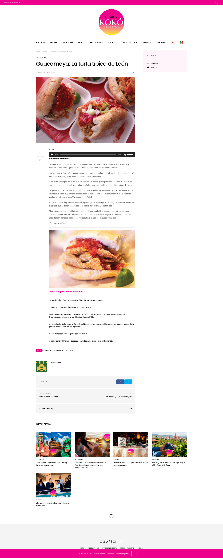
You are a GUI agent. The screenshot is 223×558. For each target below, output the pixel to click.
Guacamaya (69, 350)
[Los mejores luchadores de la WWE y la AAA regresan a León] (53, 444)
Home (82, 548)
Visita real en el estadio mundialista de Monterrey (52, 504)
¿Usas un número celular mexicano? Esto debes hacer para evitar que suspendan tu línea (90, 465)
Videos (81, 42)
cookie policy (124, 554)
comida (48, 350)
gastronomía (58, 350)
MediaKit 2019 (93, 548)
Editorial (40, 42)
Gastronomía (96, 42)
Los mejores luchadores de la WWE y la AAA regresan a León (52, 463)
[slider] (130, 154)
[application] (92, 154)
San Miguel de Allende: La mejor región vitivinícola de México (168, 463)
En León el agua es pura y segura (119, 396)
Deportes (40, 459)
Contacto (147, 42)
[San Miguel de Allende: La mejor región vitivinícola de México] (169, 444)
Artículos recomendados (11, 2)
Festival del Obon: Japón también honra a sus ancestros (130, 463)
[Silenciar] (125, 154)
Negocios (68, 42)
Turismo (54, 42)
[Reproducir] (52, 154)
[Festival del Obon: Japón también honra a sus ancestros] (130, 444)
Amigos (112, 42)
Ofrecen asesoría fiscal (48, 396)
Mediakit (162, 42)
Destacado (79, 459)
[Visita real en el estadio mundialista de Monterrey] (53, 485)
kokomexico (40, 72)
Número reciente (129, 42)
